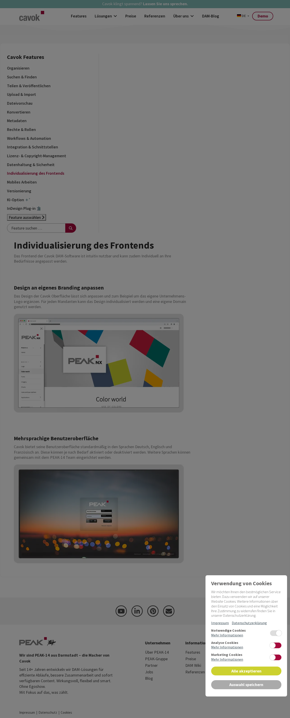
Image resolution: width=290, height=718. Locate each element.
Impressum (220, 623)
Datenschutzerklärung (249, 623)
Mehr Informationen (227, 635)
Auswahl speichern (246, 684)
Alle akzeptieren (246, 671)
